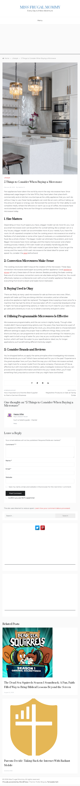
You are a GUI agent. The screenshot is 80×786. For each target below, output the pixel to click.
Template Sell (52, 782)
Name (9, 461)
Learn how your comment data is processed (52, 508)
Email (8, 469)
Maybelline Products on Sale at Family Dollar (61, 394)
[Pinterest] (42, 527)
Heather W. (21, 187)
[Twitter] (37, 527)
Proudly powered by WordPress (15, 782)
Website (9, 477)
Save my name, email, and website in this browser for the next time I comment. (40, 487)
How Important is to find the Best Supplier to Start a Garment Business (21, 394)
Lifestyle (7, 178)
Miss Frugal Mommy (40, 7)
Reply (15, 423)
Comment (10, 444)
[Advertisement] (40, 39)
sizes (25, 253)
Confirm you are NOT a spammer (21, 498)
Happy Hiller (19, 414)
